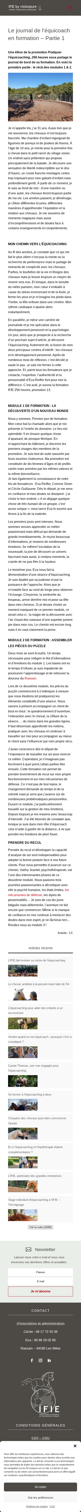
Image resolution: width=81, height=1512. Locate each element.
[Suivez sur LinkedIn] (49, 1360)
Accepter (40, 1486)
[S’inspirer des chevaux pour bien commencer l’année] (23, 1133)
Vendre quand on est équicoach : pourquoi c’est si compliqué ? (40, 1039)
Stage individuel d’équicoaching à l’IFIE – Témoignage (34, 1202)
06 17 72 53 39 (46, 1332)
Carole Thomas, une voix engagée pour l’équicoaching (33, 1068)
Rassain (30, 678)
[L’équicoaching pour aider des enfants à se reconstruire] (23, 1023)
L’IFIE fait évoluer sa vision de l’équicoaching (36, 960)
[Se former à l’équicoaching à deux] (23, 1105)
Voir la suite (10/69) (40, 1227)
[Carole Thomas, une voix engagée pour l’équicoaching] (23, 1081)
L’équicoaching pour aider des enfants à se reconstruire (35, 1010)
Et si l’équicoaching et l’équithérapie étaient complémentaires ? (35, 1149)
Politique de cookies (37, 1506)
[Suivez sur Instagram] (40, 1360)
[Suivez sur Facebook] (31, 1360)
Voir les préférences (40, 1497)
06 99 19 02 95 (45, 1340)
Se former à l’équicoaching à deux (30, 1094)
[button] (75, 1446)
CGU (52, 1506)
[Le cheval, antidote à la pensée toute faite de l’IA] (23, 994)
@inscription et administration (40, 1323)
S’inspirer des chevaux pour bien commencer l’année (37, 1120)
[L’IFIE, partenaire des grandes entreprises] (23, 1186)
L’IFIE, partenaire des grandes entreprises (35, 1175)
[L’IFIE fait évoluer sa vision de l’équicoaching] (23, 970)
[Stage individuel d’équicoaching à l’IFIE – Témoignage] (23, 1215)
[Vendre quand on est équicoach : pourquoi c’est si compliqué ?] (23, 1052)
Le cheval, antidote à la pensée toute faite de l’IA (38, 984)
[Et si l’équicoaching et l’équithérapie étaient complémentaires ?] (23, 1162)
